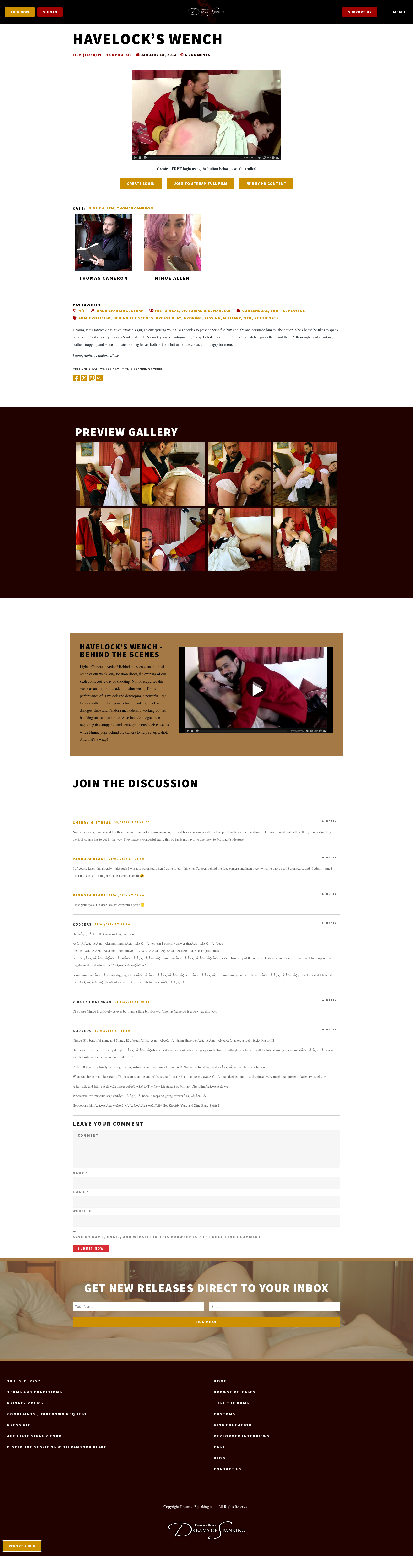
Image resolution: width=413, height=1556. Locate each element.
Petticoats (266, 318)
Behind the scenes (133, 318)
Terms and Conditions (34, 1392)
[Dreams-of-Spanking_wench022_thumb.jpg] (173, 474)
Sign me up (206, 1321)
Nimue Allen (101, 208)
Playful (296, 310)
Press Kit (19, 1424)
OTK (247, 318)
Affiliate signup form (34, 1435)
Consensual (255, 310)
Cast (219, 1446)
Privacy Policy (25, 1402)
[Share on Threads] (99, 378)
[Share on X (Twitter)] (84, 378)
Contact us (228, 1468)
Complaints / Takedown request (47, 1413)
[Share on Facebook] (76, 378)
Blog (220, 1457)
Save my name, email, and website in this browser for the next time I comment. (167, 1236)
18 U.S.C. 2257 (24, 1381)
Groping (193, 318)
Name (80, 1173)
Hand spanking (112, 310)
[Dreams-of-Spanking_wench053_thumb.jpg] (108, 539)
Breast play (168, 318)
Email (81, 1192)
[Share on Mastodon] (92, 378)
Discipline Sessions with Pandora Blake (57, 1446)
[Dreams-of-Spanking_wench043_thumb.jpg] (305, 474)
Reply (331, 821)
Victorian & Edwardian (206, 310)
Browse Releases (235, 1392)
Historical (167, 310)
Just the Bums (231, 1402)
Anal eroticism (94, 318)
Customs (224, 1413)
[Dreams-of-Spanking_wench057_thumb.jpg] (173, 539)
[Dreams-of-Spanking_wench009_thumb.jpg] (108, 474)
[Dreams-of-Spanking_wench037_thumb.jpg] (239, 474)
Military (232, 318)
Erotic (278, 310)
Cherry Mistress (92, 823)
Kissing (213, 318)
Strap (137, 310)
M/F (81, 310)
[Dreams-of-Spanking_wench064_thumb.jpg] (239, 539)
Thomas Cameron (135, 208)
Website (82, 1210)
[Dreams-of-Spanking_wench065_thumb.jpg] (305, 539)
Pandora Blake (89, 859)
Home (220, 1381)
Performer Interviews (242, 1435)
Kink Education (233, 1424)
